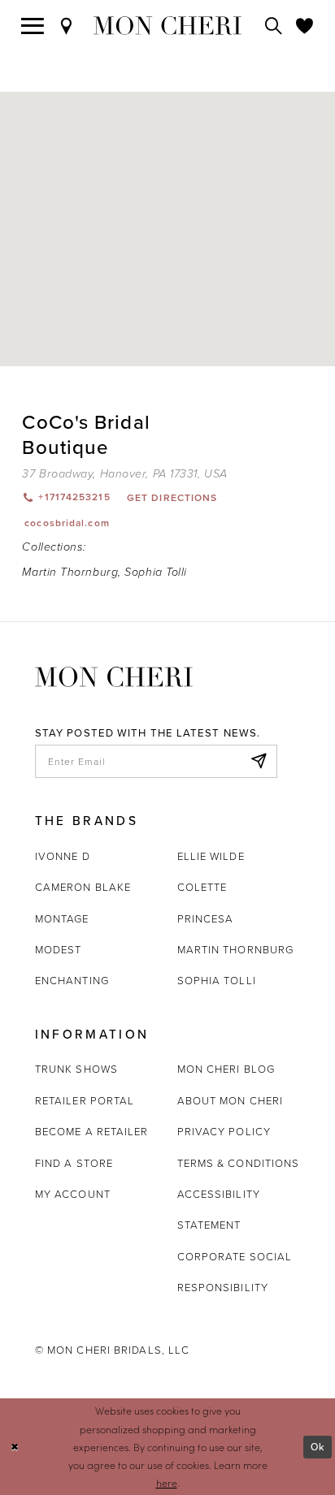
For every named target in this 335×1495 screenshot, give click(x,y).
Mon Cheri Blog (226, 1068)
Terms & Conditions (238, 1163)
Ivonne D (62, 856)
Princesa (205, 918)
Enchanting (72, 980)
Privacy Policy (224, 1131)
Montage (62, 918)
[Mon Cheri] (114, 675)
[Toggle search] (274, 26)
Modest (58, 949)
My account (73, 1193)
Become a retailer (92, 1131)
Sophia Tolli (155, 572)
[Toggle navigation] (33, 26)
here (166, 1482)
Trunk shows (76, 1068)
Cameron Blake (83, 886)
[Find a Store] (67, 26)
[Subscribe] (258, 761)
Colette (202, 886)
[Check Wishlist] (305, 26)
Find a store (74, 1163)
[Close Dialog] (15, 1446)
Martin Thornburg (70, 572)
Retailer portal (84, 1100)
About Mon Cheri (230, 1100)
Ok (317, 1447)
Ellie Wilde (211, 856)
